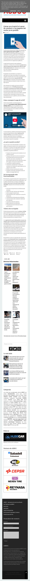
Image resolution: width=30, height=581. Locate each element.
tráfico (25, 422)
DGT (22, 399)
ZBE (17, 424)
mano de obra (11, 408)
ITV (14, 407)
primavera (5, 415)
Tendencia (18, 422)
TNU (22, 422)
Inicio (16, 336)
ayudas (17, 393)
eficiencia (11, 401)
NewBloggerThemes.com (13, 577)
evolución (25, 402)
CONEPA (24, 398)
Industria (19, 405)
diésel (25, 399)
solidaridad (6, 420)
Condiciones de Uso (8, 514)
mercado (14, 410)
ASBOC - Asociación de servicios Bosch (13, 502)
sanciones (5, 419)
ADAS (7, 392)
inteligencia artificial (8, 407)
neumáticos (23, 411)
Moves (5, 411)
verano (5, 425)
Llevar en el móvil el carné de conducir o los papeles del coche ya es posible (15, 28)
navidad (17, 411)
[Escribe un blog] (6, 259)
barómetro (6, 395)
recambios (19, 415)
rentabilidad (6, 417)
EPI (9, 402)
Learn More (13, 11)
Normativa (6, 414)
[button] (15, 20)
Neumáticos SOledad (8, 412)
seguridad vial (22, 419)
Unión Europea (13, 423)
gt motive (8, 405)
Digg (18, 254)
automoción (11, 393)
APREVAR (19, 392)
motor (21, 409)
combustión (6, 398)
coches (15, 396)
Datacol (14, 399)
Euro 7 (20, 402)
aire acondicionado (13, 392)
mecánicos (24, 408)
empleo (24, 401)
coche (10, 396)
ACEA (5, 392)
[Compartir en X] (7, 259)
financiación (11, 404)
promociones (13, 415)
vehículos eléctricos (21, 423)
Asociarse (6, 508)
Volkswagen (14, 424)
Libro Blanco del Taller (21, 407)
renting (11, 417)
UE (8, 423)
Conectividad (18, 398)
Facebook (12, 253)
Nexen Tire (16, 412)
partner (11, 414)
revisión (20, 417)
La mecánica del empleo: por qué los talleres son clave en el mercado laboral (17, 379)
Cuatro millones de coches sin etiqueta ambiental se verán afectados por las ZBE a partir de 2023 (7, 277)
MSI (14, 411)
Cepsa (25, 395)
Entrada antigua (22, 336)
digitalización (6, 401)
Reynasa (24, 417)
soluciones (11, 420)
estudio (16, 402)
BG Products (12, 395)
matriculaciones (18, 408)
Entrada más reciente (9, 336)
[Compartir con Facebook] (9, 259)
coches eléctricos (22, 396)
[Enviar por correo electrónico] (5, 259)
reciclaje (24, 415)
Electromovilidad (18, 401)
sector (6, 32)
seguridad (15, 419)
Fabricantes (6, 404)
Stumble (13, 254)
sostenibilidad (18, 420)
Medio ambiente (7, 409)
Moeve (18, 409)
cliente (6, 396)
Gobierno (21, 404)
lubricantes (6, 408)
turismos (5, 423)
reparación (16, 417)
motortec (24, 409)
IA (10, 405)
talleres (5, 422)
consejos (10, 399)
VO (11, 425)
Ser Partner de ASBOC (9, 504)
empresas (6, 402)
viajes (8, 425)
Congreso (5, 399)
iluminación (13, 405)
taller (25, 420)
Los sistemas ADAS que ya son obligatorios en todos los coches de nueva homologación (17, 372)
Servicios (6, 506)
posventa (24, 414)
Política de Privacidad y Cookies (11, 512)
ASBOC (23, 392)
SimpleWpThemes (13, 576)
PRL (8, 415)
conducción (12, 398)
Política (20, 414)
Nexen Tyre (23, 412)
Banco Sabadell (23, 393)
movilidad (9, 411)
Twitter (19, 253)
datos (18, 399)
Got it (19, 11)
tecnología (11, 422)
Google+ (7, 254)
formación (16, 404)
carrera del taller (19, 395)
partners (16, 414)
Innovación (24, 405)
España (12, 402)
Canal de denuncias (8, 510)
